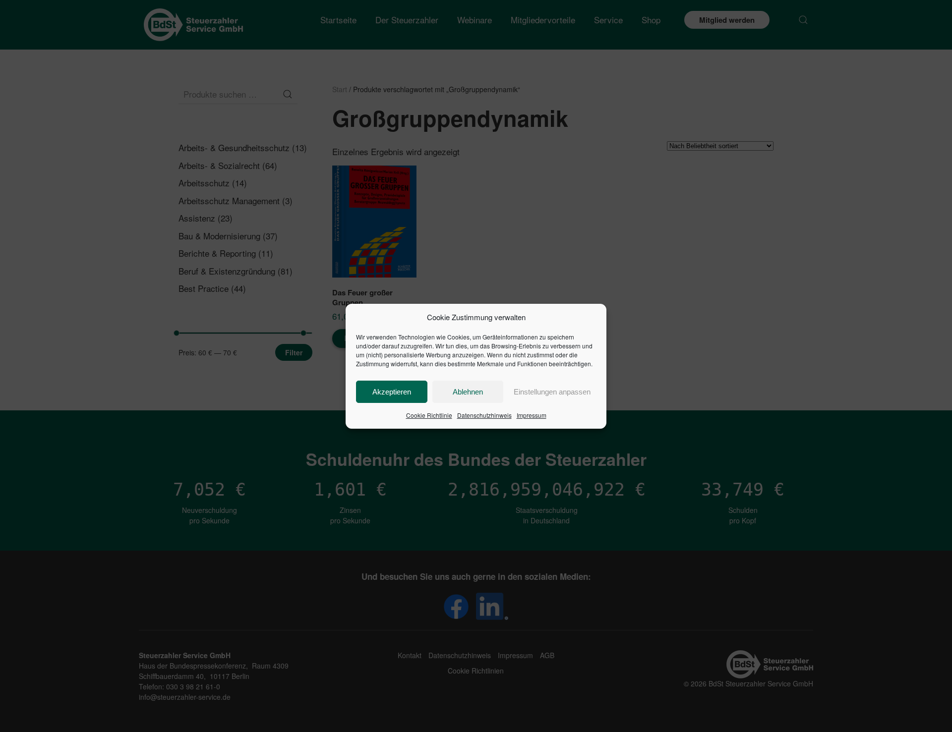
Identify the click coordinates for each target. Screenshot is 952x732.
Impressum (531, 415)
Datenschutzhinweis (484, 415)
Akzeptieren (391, 392)
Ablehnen (468, 392)
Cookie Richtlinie (429, 415)
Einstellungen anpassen (552, 392)
